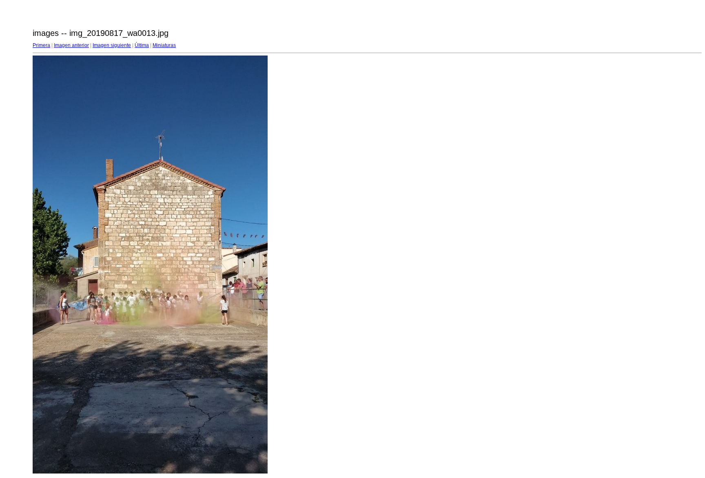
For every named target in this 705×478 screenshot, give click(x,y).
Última (142, 45)
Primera (41, 45)
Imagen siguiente (112, 45)
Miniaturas (164, 45)
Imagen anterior (71, 45)
